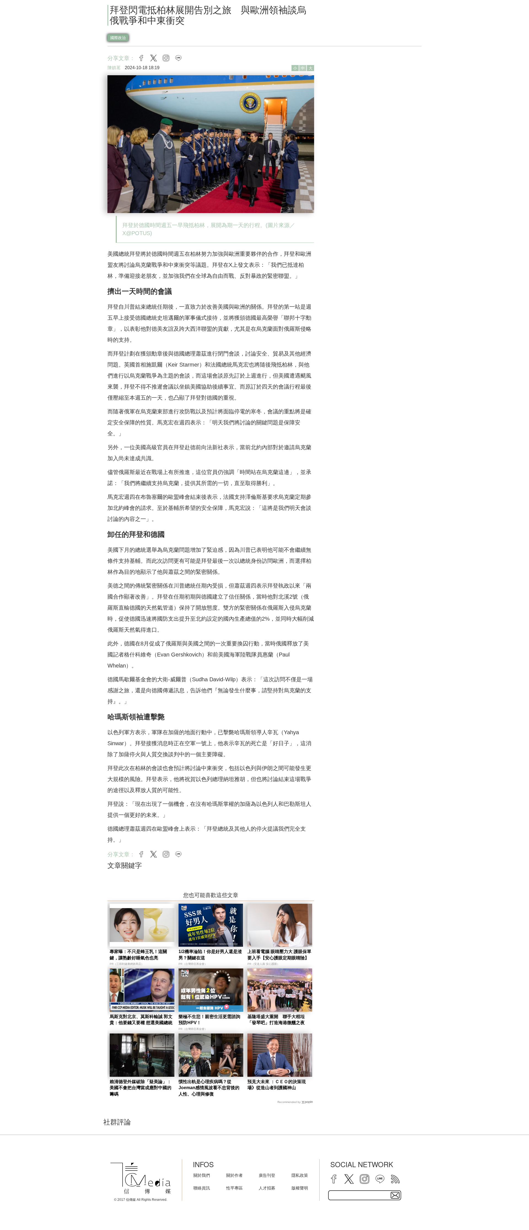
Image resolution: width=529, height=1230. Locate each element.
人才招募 (267, 1188)
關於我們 (201, 1175)
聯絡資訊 (201, 1188)
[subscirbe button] (395, 1195)
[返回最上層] (511, 1212)
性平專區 (234, 1188)
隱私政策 (300, 1175)
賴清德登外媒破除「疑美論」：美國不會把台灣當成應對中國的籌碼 (140, 1087)
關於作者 (234, 1175)
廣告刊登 (267, 1175)
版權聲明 (300, 1188)
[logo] (140, 1178)
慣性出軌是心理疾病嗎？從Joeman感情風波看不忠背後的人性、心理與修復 (209, 1087)
